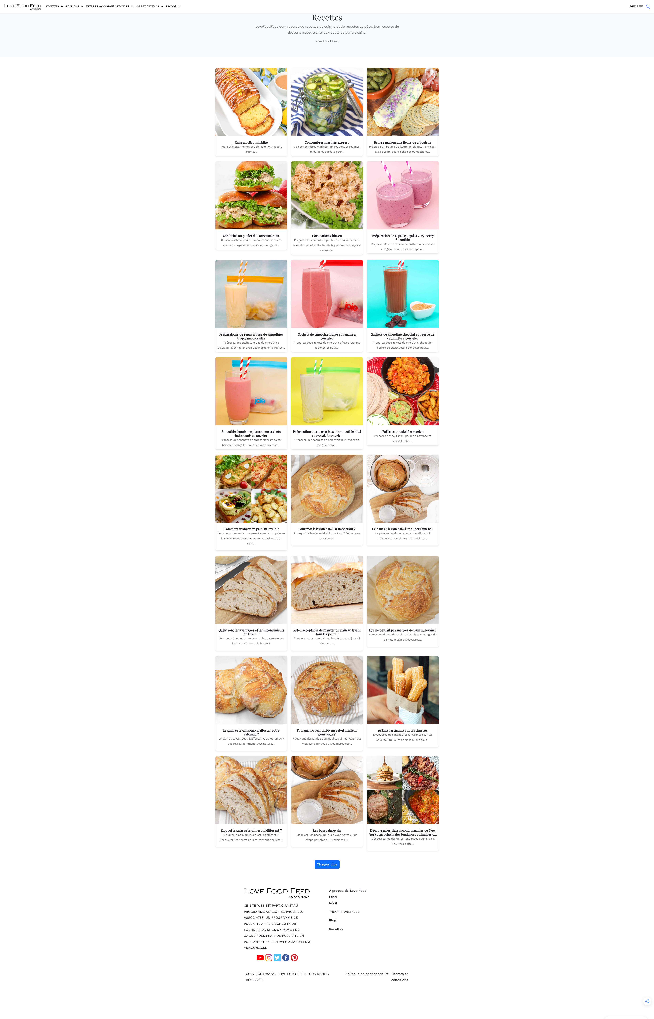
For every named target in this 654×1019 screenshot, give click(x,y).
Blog (332, 920)
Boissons (73, 6)
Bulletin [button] (636, 6)
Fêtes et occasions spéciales (108, 6)
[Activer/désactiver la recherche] (648, 6)
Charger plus (327, 864)
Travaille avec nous (344, 912)
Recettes (53, 6)
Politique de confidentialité (367, 974)
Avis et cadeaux (148, 6)
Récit (333, 903)
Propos (171, 6)
